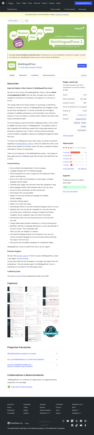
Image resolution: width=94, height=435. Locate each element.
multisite (83, 122)
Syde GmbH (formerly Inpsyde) (31, 67)
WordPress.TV (45, 413)
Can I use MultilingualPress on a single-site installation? (25, 359)
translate (83, 126)
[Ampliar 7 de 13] (39, 310)
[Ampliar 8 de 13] (39, 329)
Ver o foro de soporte (70, 191)
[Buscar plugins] (27, 21)
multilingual (77, 122)
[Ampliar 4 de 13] (21, 321)
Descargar (82, 65)
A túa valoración (68, 169)
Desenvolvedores (45, 410)
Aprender (43, 404)
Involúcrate (59, 404)
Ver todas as (82, 169)
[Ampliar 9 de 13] (56, 289)
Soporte (84, 75)
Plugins (26, 410)
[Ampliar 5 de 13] (39, 289)
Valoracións (23, 75)
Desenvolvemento (49, 75)
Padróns (26, 413)
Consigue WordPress (83, 3)
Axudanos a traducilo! (62, 14)
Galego (27, 423)
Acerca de (10, 404)
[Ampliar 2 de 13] (21, 295)
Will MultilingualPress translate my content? (21, 353)
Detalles (12, 75)
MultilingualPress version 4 (25, 144)
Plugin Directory (12, 9)
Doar (58, 410)
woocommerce (82, 130)
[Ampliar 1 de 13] (21, 289)
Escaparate (27, 404)
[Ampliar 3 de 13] (21, 306)
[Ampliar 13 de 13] (56, 328)
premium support (22, 256)
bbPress (75, 410)
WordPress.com (77, 404)
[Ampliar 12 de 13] (56, 321)
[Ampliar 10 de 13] (56, 301)
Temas (26, 407)
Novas (9, 407)
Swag (58, 413)
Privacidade (11, 413)
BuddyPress (76, 413)
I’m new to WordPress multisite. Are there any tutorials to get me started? (20, 365)
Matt (74, 407)
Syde (18, 276)
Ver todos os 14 (82, 115)
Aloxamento (11, 410)
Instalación (34, 75)
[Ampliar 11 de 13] (56, 310)
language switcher (81, 119)
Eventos (58, 407)
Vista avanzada (68, 135)
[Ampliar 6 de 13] (39, 296)
